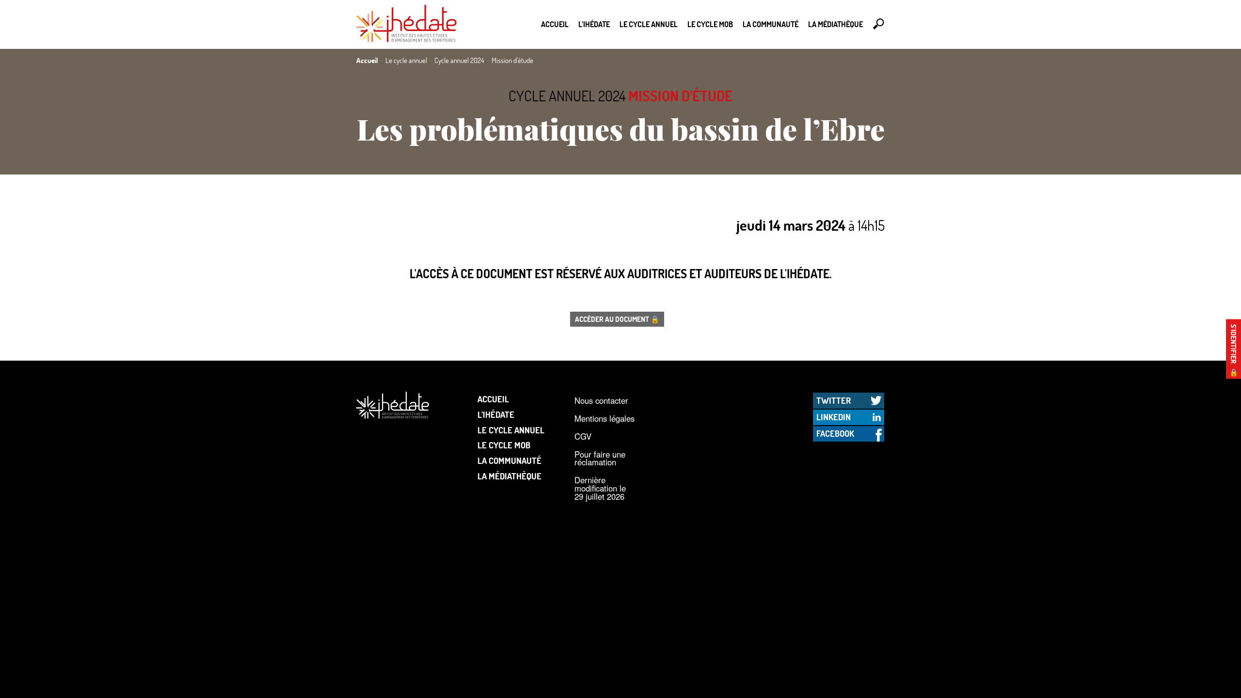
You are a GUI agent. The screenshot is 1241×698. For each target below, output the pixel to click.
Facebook (835, 433)
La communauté (770, 24)
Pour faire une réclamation (599, 458)
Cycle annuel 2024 (567, 95)
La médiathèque (835, 24)
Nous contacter (601, 400)
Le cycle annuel (649, 24)
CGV (582, 436)
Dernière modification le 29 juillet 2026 (600, 488)
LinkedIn (833, 417)
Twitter (833, 400)
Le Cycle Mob (710, 24)
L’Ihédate (594, 24)
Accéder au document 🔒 (617, 319)
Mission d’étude (680, 95)
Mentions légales (604, 418)
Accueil (555, 24)
